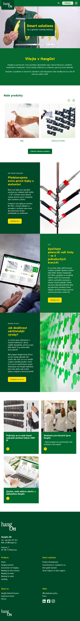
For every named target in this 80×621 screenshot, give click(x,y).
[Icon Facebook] (49, 601)
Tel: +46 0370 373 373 (9, 540)
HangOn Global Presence (10, 593)
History (3, 599)
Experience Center (7, 596)
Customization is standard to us (54, 565)
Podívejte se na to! (17, 379)
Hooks (3, 562)
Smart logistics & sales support (53, 570)
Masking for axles (7, 576)
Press (44, 596)
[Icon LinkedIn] (44, 601)
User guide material (49, 568)
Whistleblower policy (49, 593)
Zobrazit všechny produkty (40, 151)
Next (73, 100)
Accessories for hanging (9, 568)
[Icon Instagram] (53, 601)
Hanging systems (7, 565)
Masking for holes (7, 573)
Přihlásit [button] (68, 3)
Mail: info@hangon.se (9, 542)
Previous (68, 100)
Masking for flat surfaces (10, 570)
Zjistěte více (14, 221)
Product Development (50, 562)
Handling (4, 579)
